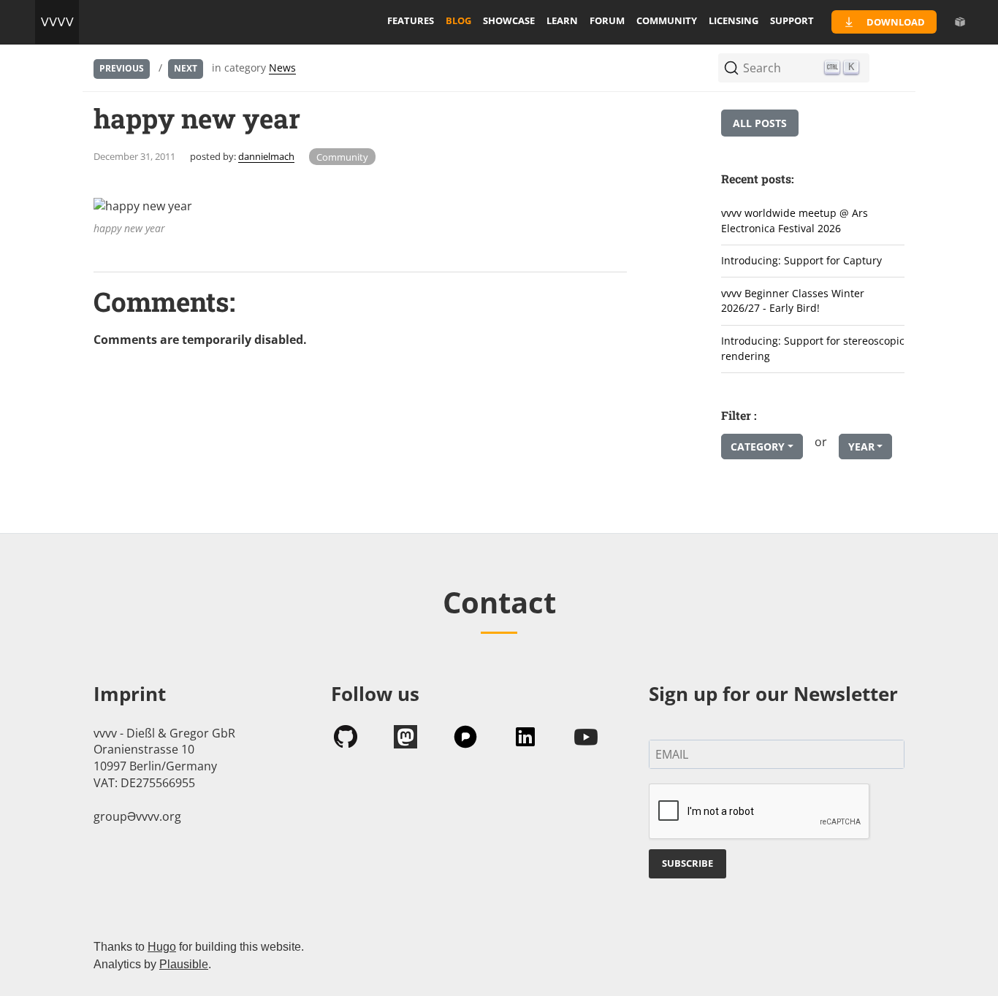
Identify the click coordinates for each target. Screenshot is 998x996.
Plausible (183, 964)
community (666, 20)
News (282, 67)
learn (562, 20)
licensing (733, 20)
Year (861, 446)
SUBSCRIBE (687, 863)
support (792, 20)
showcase (509, 20)
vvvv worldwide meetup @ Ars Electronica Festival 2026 (794, 220)
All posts (760, 123)
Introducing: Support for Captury (801, 260)
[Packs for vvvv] (960, 22)
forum (607, 20)
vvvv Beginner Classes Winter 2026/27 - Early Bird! (792, 300)
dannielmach (266, 156)
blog (458, 20)
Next (185, 68)
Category (758, 446)
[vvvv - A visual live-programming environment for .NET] (57, 22)
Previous (121, 68)
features (410, 20)
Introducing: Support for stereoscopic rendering (812, 348)
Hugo (162, 947)
